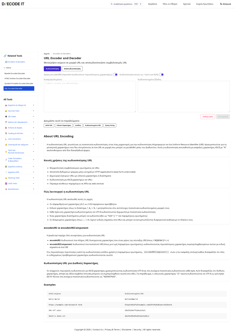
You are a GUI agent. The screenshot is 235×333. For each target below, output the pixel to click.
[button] (225, 3)
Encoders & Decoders (62, 53)
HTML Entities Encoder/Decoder (17, 78)
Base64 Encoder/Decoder (15, 73)
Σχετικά (186, 4)
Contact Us (98, 329)
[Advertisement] (117, 26)
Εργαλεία (152, 4)
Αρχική (46, 53)
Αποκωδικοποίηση (72, 68)
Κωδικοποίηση (52, 68)
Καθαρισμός (208, 116)
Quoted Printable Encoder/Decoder (19, 83)
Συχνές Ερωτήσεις (204, 4)
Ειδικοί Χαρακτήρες (64, 125)
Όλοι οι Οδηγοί (170, 4)
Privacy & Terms (112, 329)
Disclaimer (127, 329)
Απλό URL (49, 125)
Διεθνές (78, 125)
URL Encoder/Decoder (13, 88)
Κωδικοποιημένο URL (93, 125)
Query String (110, 125)
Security (137, 329)
